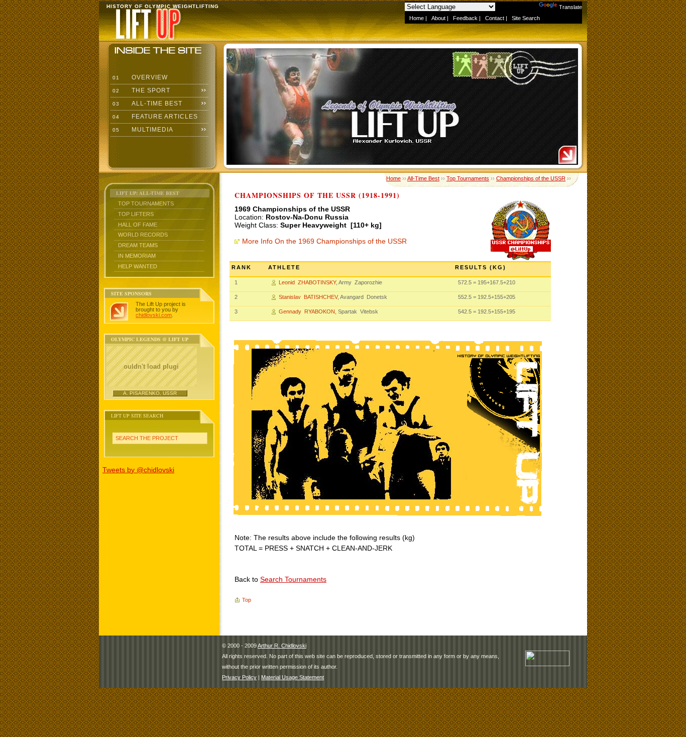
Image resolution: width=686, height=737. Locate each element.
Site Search (526, 18)
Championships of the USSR (530, 178)
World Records (143, 235)
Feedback (465, 18)
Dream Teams (138, 245)
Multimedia (141, 129)
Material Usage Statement (292, 677)
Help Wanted (137, 266)
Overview (139, 77)
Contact (494, 18)
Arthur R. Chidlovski (282, 646)
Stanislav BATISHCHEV (308, 297)
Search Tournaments (293, 579)
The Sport (140, 90)
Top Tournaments (146, 203)
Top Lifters (136, 214)
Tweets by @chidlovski (138, 470)
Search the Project (147, 438)
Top (246, 600)
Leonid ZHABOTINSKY (307, 282)
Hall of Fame (137, 225)
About (438, 18)
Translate (570, 7)
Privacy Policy (239, 677)
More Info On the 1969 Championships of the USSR (324, 241)
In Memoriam (137, 256)
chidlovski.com (154, 315)
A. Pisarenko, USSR (150, 393)
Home (416, 18)
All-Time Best (146, 103)
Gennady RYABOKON (307, 311)
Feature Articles (154, 116)
